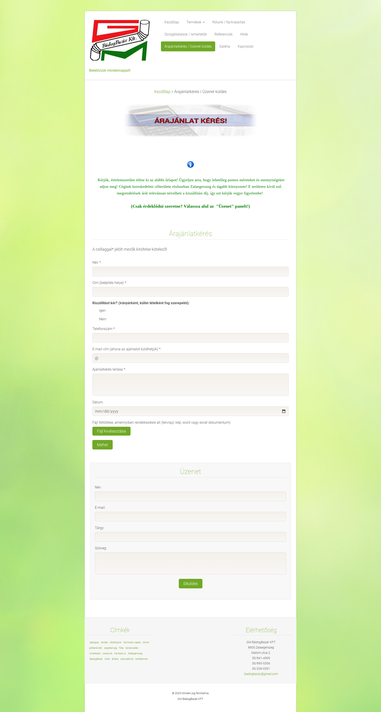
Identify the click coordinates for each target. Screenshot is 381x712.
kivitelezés (95, 653)
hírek (107, 659)
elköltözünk (115, 642)
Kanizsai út (120, 653)
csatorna (107, 653)
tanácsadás (131, 648)
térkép (104, 642)
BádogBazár (96, 659)
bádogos (94, 642)
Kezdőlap (162, 91)
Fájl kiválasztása (111, 431)
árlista (115, 659)
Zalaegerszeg (135, 653)
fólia (121, 648)
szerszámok (126, 659)
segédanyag (110, 648)
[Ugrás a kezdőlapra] (122, 42)
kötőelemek (141, 659)
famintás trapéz (132, 642)
